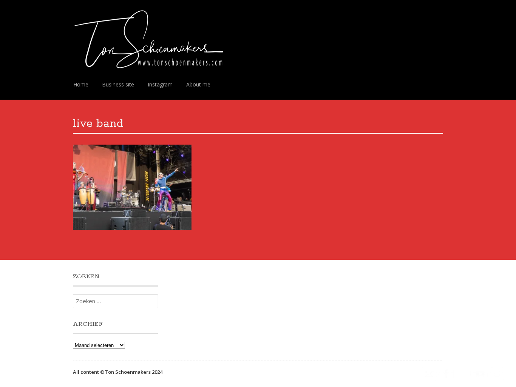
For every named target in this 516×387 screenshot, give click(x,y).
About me (198, 84)
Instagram (160, 84)
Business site (118, 84)
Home (80, 84)
